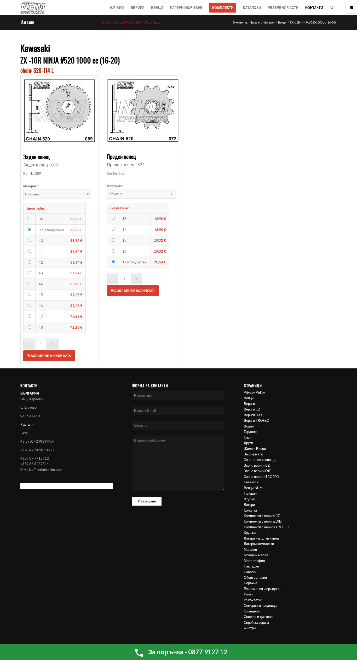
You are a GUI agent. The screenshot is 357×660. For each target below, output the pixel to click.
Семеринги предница (260, 605)
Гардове (250, 432)
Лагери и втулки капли (261, 538)
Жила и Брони (255, 449)
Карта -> (27, 424)
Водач (249, 426)
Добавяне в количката (50, 356)
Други (248, 443)
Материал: (31, 186)
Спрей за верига (256, 622)
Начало (250, 572)
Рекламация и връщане (262, 589)
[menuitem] (116, 7)
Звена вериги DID (258, 471)
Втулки (249, 499)
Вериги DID (253, 415)
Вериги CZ (252, 409)
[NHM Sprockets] (34, 7)
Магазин (27, 22)
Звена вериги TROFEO (261, 476)
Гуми (247, 437)
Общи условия (255, 577)
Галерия (250, 493)
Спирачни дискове (258, 617)
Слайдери (252, 611)
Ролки (248, 594)
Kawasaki (35, 48)
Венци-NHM (253, 488)
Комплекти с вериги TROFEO (266, 527)
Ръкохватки (253, 600)
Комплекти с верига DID (263, 521)
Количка (250, 510)
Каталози (251, 482)
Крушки (250, 532)
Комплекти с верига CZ (262, 516)
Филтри (250, 628)
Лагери (249, 504)
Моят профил (254, 561)
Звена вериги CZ (257, 465)
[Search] (331, 7)
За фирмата (253, 454)
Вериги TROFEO (256, 420)
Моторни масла (256, 555)
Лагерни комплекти (259, 544)
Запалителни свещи (259, 460)
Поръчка (250, 583)
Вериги (249, 404)
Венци (249, 398)
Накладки (251, 566)
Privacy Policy (254, 392)
